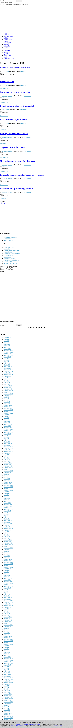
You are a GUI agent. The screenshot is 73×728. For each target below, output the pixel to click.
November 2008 (8, 679)
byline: (2, 73)
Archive (6, 47)
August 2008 (7, 684)
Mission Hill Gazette (9, 258)
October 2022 (7, 411)
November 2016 (8, 525)
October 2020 (7, 450)
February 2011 (8, 636)
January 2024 (7, 387)
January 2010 (7, 657)
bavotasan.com (58, 725)
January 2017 (7, 522)
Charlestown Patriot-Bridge (11, 250)
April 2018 (7, 498)
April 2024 (7, 382)
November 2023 (8, 390)
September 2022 (8, 413)
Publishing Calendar (9, 52)
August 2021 (7, 434)
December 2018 (8, 485)
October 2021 (7, 430)
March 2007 (7, 711)
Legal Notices (7, 55)
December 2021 (8, 427)
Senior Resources (8, 240)
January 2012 (7, 618)
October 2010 (7, 642)
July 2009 (6, 666)
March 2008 (7, 692)
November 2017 (8, 506)
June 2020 (6, 456)
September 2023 (8, 394)
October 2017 (7, 507)
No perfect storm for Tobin (12, 147)
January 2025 (7, 368)
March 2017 (7, 519)
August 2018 (7, 491)
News (5, 33)
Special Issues (7, 54)
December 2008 (8, 678)
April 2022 (7, 421)
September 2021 (8, 432)
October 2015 (7, 546)
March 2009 (7, 673)
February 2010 (8, 655)
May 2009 (6, 670)
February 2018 (8, 501)
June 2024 (6, 379)
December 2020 (8, 447)
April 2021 (7, 440)
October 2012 (7, 604)
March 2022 (7, 422)
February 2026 (8, 347)
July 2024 (6, 378)
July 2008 (6, 686)
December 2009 (8, 658)
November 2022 (8, 410)
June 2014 (6, 572)
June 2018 (6, 495)
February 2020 (8, 463)
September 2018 (8, 490)
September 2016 (8, 528)
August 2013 (7, 588)
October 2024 (7, 373)
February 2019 (8, 482)
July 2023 (6, 397)
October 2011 (7, 623)
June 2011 (6, 629)
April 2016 (7, 536)
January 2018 (7, 503)
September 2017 (8, 509)
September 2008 (8, 682)
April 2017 (7, 517)
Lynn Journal (7, 257)
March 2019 (7, 480)
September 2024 (8, 374)
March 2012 (7, 615)
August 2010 (7, 645)
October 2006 (7, 719)
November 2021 (8, 429)
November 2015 (8, 544)
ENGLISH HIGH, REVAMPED (14, 120)
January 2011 (7, 637)
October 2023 (7, 392)
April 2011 (7, 633)
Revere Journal (8, 261)
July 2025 (6, 358)
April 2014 (7, 575)
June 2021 (6, 437)
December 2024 (8, 370)
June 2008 (6, 687)
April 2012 (7, 613)
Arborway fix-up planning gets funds (16, 189)
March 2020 (7, 461)
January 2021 (7, 445)
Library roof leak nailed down (14, 133)
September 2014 (8, 567)
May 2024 (6, 381)
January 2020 (7, 464)
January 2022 (7, 426)
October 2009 (7, 661)
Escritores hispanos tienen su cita (15, 68)
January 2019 (7, 483)
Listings (6, 41)
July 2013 (6, 589)
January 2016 (7, 541)
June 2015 (6, 552)
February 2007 (8, 713)
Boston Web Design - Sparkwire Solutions (28, 724)
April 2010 (7, 652)
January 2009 (7, 676)
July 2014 (6, 570)
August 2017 (7, 511)
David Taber (5, 71)
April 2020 (7, 459)
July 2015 (6, 551)
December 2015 (8, 543)
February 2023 (8, 405)
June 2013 (6, 591)
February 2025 (8, 366)
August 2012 (7, 607)
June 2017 (6, 514)
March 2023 (7, 403)
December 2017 (8, 504)
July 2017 (6, 512)
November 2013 (8, 583)
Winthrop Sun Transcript (10, 263)
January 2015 (7, 560)
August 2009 (7, 665)
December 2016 (8, 524)
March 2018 (7, 499)
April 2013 (7, 594)
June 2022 (6, 418)
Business (6, 34)
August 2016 (7, 530)
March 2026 (7, 345)
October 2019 (7, 469)
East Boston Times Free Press (12, 253)
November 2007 (8, 698)
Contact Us (7, 50)
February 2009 (8, 674)
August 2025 (7, 357)
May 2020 (6, 458)
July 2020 (6, 455)
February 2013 (8, 597)
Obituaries (6, 44)
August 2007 (7, 703)
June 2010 (6, 649)
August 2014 (7, 568)
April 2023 (7, 402)
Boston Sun (7, 249)
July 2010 (6, 647)
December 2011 (8, 620)
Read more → (4, 78)
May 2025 (6, 361)
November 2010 (8, 641)
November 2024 (8, 371)
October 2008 (7, 681)
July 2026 (6, 339)
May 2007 (6, 708)
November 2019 (8, 467)
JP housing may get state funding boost (17, 161)
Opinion (6, 38)
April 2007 (7, 710)
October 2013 (7, 584)
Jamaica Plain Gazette (6, 2)
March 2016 (7, 538)
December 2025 (8, 350)
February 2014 (8, 578)
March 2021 (7, 442)
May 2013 (6, 593)
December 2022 (8, 408)
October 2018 (7, 488)
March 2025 (7, 365)
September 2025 (8, 355)
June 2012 (6, 610)
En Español (7, 46)
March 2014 (7, 576)
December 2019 (8, 466)
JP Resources (7, 238)
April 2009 (7, 671)
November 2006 (8, 718)
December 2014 (8, 562)
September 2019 (8, 471)
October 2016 (7, 527)
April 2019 (7, 479)
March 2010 (7, 653)
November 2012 (8, 602)
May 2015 (6, 554)
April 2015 (7, 556)
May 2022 (6, 419)
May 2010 (6, 650)
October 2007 (7, 700)
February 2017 (8, 520)
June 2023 (6, 398)
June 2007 (6, 706)
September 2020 (8, 451)
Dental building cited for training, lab (17, 106)
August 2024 (7, 376)
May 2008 (6, 689)
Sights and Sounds (9, 36)
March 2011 (7, 634)
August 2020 (7, 453)
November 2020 (8, 448)
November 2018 (8, 487)
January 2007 (7, 714)
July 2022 (6, 416)
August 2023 (7, 395)
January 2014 (7, 580)
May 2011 (6, 631)
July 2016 (6, 532)
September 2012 (8, 605)
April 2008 (7, 690)
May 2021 (6, 438)
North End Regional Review (12, 260)
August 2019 (7, 472)
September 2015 (8, 548)
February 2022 (8, 424)
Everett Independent (9, 255)
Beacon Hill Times (9, 247)
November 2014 (8, 564)
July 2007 (6, 705)
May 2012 (6, 612)
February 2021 (8, 443)
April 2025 (7, 363)
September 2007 (8, 702)
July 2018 (6, 493)
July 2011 (6, 628)
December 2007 (8, 697)
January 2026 (7, 349)
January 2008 (7, 695)
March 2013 (7, 596)
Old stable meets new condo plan (15, 92)
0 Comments (23, 71)
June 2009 (6, 668)
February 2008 (8, 694)
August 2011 (7, 626)
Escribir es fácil (7, 81)
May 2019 (6, 477)
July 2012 (6, 609)
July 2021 (6, 435)
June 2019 (6, 475)
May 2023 (6, 400)
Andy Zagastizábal (7, 96)
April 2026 (7, 344)
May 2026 (6, 342)
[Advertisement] (36, 18)
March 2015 (7, 557)
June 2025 (6, 360)
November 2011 (8, 621)
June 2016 (6, 533)
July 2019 (6, 474)
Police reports (7, 42)
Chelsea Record (8, 252)
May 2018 (6, 496)
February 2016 (8, 540)
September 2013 (8, 586)
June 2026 (6, 341)
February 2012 (8, 617)
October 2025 (7, 353)
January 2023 (7, 406)
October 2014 (7, 565)
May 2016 (6, 535)
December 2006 (8, 716)
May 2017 (6, 515)
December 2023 (8, 389)
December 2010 (8, 639)
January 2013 (7, 599)
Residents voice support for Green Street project (22, 175)
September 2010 (8, 644)
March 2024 (7, 384)
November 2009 (8, 660)
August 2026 (7, 337)
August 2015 (7, 549)
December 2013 (8, 581)
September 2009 (8, 663)
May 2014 (6, 573)
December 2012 (8, 601)
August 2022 (7, 414)
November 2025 (8, 352)
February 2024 (8, 386)
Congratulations (8, 39)
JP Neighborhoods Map (10, 237)
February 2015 (8, 559)
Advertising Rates (9, 58)
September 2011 (8, 625)
